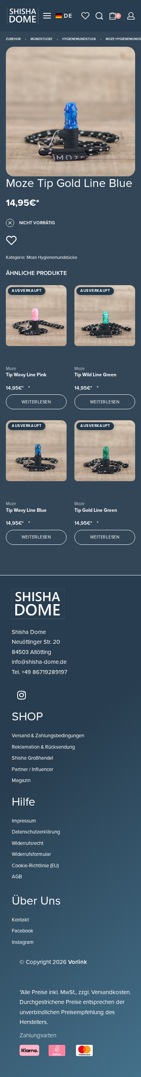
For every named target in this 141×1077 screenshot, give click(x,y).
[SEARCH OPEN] (99, 16)
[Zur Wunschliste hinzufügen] (11, 240)
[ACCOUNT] (131, 16)
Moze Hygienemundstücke (52, 257)
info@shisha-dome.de (40, 661)
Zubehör (13, 39)
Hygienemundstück (79, 39)
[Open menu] (47, 16)
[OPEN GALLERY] (70, 111)
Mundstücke (41, 39)
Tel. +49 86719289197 (39, 672)
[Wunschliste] (85, 15)
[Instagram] (21, 695)
